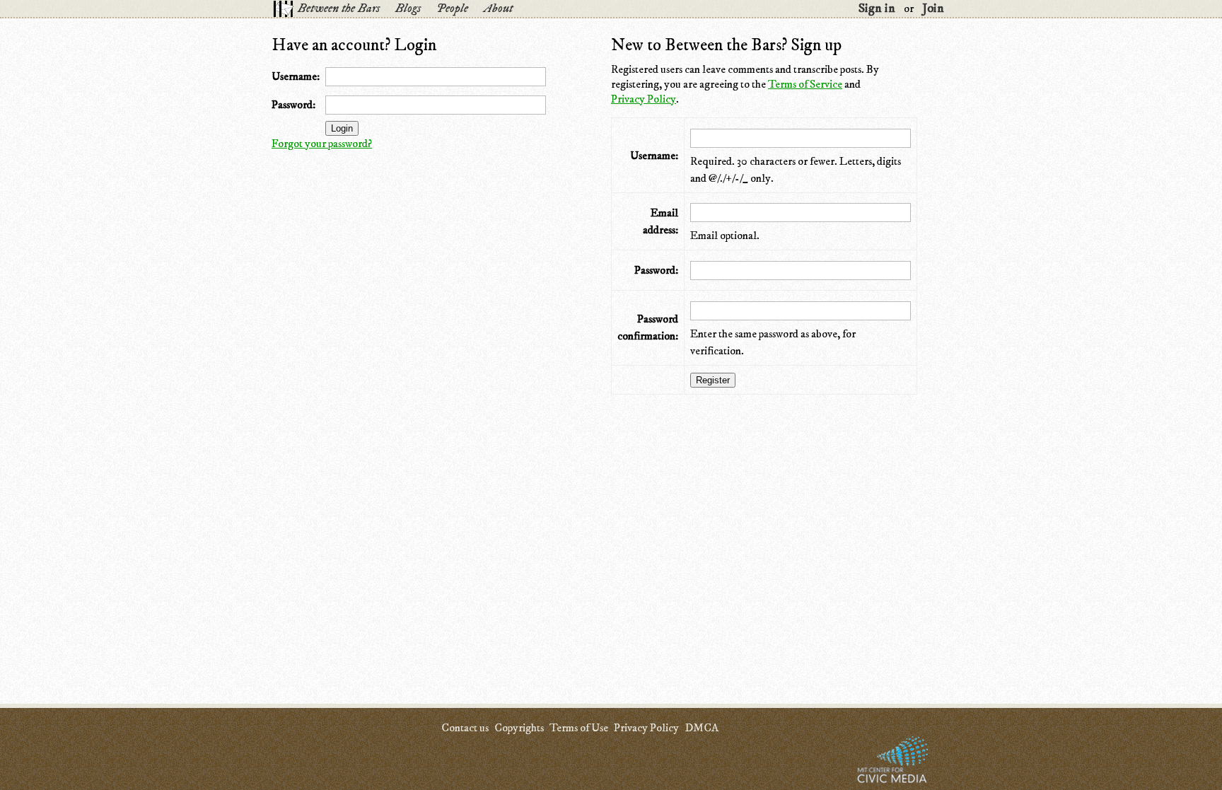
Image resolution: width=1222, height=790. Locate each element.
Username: (296, 76)
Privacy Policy (643, 99)
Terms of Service (805, 84)
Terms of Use (578, 728)
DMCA (701, 728)
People (452, 8)
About (498, 8)
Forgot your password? (322, 143)
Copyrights (519, 728)
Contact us (465, 728)
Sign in (877, 8)
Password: (293, 105)
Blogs (408, 8)
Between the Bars (339, 8)
